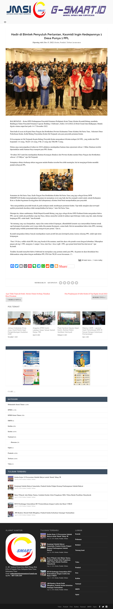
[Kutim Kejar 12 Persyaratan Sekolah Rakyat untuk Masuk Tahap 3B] (10, 478)
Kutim (57, 42)
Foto (76, 573)
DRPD (10, 420)
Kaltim (10, 426)
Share (63, 266)
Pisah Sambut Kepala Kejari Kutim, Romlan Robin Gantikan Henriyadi (68, 330)
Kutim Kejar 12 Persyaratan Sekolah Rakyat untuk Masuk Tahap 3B (37, 477)
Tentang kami (80, 550)
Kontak (77, 534)
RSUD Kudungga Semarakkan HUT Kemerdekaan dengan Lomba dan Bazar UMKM (43, 504)
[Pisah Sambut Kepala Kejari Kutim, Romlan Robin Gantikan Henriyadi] (69, 318)
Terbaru (69, 42)
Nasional (11, 437)
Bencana (14, 442)
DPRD (10, 410)
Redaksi (78, 545)
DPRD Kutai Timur (14, 415)
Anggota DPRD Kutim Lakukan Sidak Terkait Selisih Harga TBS (44, 330)
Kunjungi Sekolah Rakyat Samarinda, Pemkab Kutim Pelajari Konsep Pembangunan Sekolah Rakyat (48, 486)
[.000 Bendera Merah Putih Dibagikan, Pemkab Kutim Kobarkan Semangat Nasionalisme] (10, 514)
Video (10, 464)
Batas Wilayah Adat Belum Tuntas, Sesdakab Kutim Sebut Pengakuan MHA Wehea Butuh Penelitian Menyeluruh (52, 495)
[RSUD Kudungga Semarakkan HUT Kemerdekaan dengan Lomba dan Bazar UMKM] (10, 505)
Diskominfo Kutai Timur (16, 404)
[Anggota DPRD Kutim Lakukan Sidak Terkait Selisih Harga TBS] (44, 318)
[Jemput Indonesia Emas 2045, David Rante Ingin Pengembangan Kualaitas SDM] (19, 318)
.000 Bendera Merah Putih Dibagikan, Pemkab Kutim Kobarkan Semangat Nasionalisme (44, 513)
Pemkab (63, 42)
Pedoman (78, 539)
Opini (10, 447)
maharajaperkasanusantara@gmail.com (23, 573)
